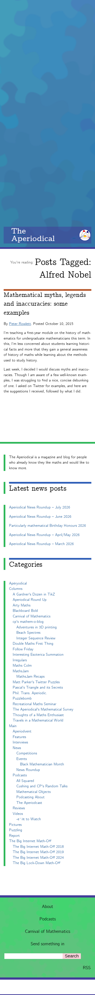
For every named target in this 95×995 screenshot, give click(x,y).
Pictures (15, 824)
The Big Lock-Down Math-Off (36, 863)
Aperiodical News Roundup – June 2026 (40, 516)
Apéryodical (18, 583)
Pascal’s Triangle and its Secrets (38, 687)
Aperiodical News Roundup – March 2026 (41, 544)
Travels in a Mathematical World (38, 720)
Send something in (47, 944)
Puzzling (15, 830)
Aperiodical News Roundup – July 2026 (39, 507)
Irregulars (20, 660)
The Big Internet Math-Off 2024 (38, 857)
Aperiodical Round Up (30, 599)
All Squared (25, 781)
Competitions (26, 753)
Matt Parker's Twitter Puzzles (36, 682)
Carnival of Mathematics (47, 931)
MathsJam (21, 671)
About (47, 906)
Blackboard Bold (25, 610)
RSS (87, 968)
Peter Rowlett (20, 324)
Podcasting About (30, 797)
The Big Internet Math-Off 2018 (38, 846)
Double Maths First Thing (33, 643)
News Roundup (28, 770)
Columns (15, 588)
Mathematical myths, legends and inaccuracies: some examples (45, 304)
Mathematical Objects (33, 792)
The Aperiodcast (29, 802)
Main (13, 726)
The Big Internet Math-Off (30, 841)
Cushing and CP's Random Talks (41, 786)
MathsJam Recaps (30, 676)
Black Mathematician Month (42, 764)
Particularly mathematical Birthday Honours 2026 (47, 525)
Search (72, 956)
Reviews (19, 808)
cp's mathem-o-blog (28, 621)
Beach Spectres (28, 632)
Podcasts (47, 919)
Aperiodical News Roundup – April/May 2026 (44, 535)
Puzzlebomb (22, 698)
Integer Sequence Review (35, 638)
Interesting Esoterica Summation (38, 654)
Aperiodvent (22, 731)
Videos (18, 813)
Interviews (20, 742)
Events (21, 759)
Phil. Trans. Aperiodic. (30, 693)
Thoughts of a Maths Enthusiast (38, 715)
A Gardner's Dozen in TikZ (34, 594)
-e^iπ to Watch (28, 819)
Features (19, 737)
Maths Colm (22, 665)
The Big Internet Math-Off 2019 (38, 852)
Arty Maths (21, 605)
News (17, 748)
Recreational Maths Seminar (34, 704)
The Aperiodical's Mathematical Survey (43, 709)
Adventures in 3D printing (36, 627)
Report (14, 835)
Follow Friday (23, 649)
